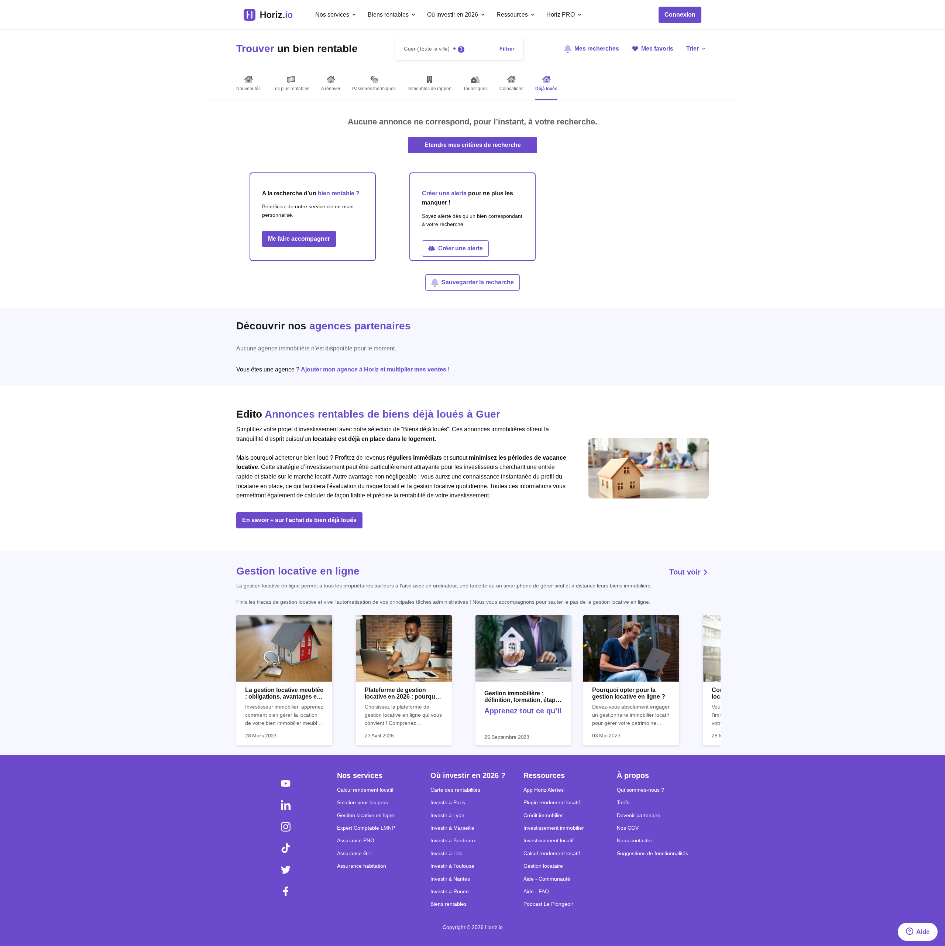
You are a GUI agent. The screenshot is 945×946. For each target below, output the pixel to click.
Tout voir (686, 572)
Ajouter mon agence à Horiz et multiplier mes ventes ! (375, 369)
